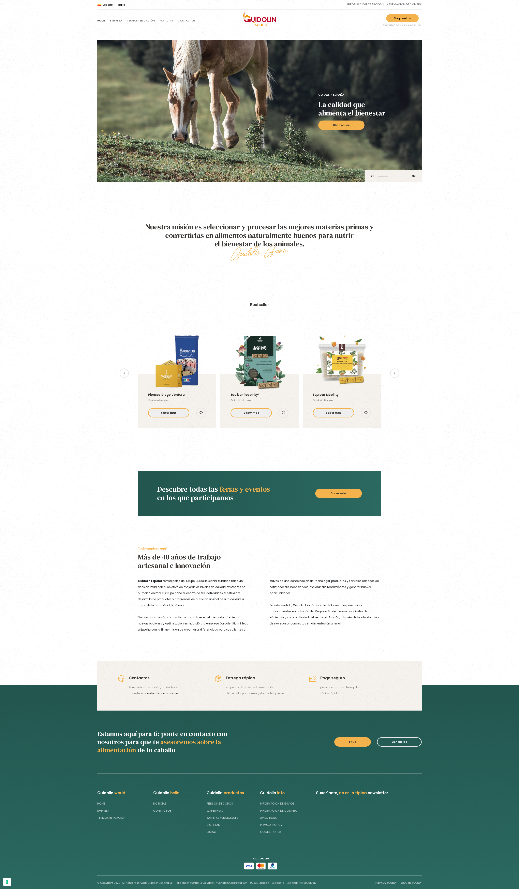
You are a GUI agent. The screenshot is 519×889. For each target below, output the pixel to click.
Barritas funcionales (222, 818)
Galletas (213, 825)
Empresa (116, 20)
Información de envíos (364, 4)
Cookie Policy (271, 832)
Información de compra (404, 4)
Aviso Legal (268, 818)
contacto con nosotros (161, 693)
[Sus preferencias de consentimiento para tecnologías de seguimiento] (7, 882)
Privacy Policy (271, 825)
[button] (201, 413)
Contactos (186, 20)
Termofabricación (141, 20)
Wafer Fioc (215, 811)
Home (101, 20)
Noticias (166, 20)
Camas (212, 832)
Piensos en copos (220, 803)
